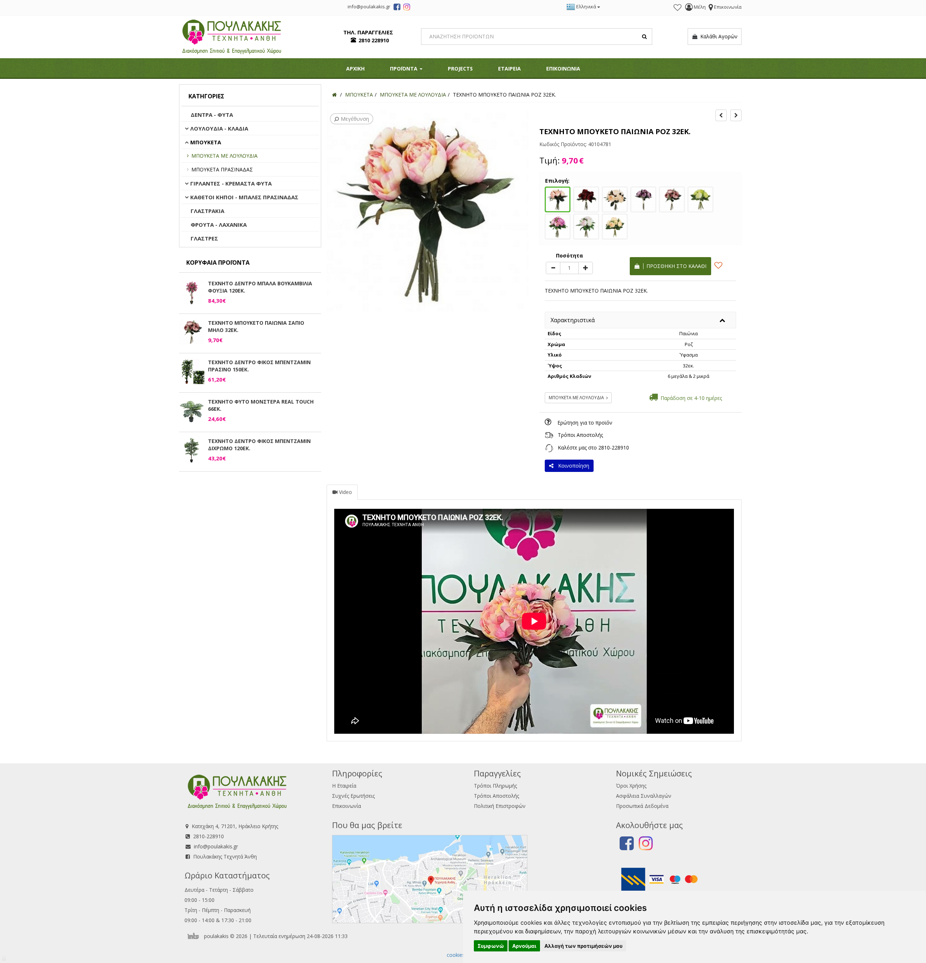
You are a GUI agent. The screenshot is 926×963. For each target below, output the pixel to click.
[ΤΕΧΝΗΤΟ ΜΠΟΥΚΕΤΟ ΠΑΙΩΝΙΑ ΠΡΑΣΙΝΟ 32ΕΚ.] (700, 198)
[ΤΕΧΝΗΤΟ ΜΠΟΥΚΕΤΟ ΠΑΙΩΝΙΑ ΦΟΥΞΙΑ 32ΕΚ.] (557, 225)
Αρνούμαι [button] (524, 946)
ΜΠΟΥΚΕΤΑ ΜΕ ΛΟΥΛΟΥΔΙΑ (224, 155)
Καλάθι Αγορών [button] (717, 36)
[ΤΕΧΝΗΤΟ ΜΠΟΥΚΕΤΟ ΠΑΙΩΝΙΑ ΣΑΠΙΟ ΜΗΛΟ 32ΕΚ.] (672, 198)
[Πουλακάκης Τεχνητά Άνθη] (231, 36)
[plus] (585, 268)
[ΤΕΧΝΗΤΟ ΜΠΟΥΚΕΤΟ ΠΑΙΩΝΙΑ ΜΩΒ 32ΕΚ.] (643, 198)
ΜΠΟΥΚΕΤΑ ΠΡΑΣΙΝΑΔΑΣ (222, 169)
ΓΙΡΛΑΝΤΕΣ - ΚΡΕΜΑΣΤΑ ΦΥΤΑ (231, 183)
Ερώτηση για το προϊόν (584, 422)
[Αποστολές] (549, 434)
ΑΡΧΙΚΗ (355, 68)
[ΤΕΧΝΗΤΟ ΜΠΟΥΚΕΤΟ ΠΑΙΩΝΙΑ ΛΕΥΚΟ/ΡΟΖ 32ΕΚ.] (586, 225)
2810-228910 (613, 447)
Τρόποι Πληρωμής (495, 785)
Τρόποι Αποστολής (580, 434)
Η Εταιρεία (344, 785)
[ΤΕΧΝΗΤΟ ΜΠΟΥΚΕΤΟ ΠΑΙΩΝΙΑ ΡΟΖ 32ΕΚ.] (557, 198)
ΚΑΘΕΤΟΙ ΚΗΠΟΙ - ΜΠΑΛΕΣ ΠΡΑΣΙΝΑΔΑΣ (244, 197)
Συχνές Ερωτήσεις (353, 795)
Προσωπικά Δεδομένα (642, 805)
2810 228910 (373, 40)
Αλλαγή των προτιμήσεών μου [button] (583, 946)
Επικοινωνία (346, 805)
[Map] (429, 878)
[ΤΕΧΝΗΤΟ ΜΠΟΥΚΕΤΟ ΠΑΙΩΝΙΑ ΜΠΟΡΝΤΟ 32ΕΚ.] (586, 198)
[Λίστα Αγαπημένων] (677, 7)
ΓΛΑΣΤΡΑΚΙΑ (207, 210)
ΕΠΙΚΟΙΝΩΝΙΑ (563, 68)
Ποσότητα (569, 255)
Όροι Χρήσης (631, 785)
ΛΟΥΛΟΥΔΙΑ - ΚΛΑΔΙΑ (219, 128)
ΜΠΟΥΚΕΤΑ (205, 142)
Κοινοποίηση (572, 465)
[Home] (334, 94)
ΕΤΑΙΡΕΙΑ (509, 68)
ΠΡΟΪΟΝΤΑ (404, 68)
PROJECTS (460, 68)
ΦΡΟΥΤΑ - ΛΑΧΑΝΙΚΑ (219, 224)
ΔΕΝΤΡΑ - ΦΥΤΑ (212, 114)
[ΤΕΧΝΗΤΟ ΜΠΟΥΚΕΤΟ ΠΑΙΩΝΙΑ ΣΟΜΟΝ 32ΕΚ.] (614, 198)
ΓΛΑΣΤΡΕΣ (204, 238)
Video (344, 492)
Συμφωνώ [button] (490, 946)
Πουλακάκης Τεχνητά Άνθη (225, 856)
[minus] (553, 268)
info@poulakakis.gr (216, 846)
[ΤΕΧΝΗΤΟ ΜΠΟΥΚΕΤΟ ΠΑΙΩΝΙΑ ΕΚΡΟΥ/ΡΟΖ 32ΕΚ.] (614, 225)
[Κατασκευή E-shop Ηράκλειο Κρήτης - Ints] (195, 936)
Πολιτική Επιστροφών (500, 805)
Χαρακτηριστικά (573, 320)
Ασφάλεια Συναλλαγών (643, 795)
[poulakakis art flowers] (397, 8)
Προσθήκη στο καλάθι (674, 266)
